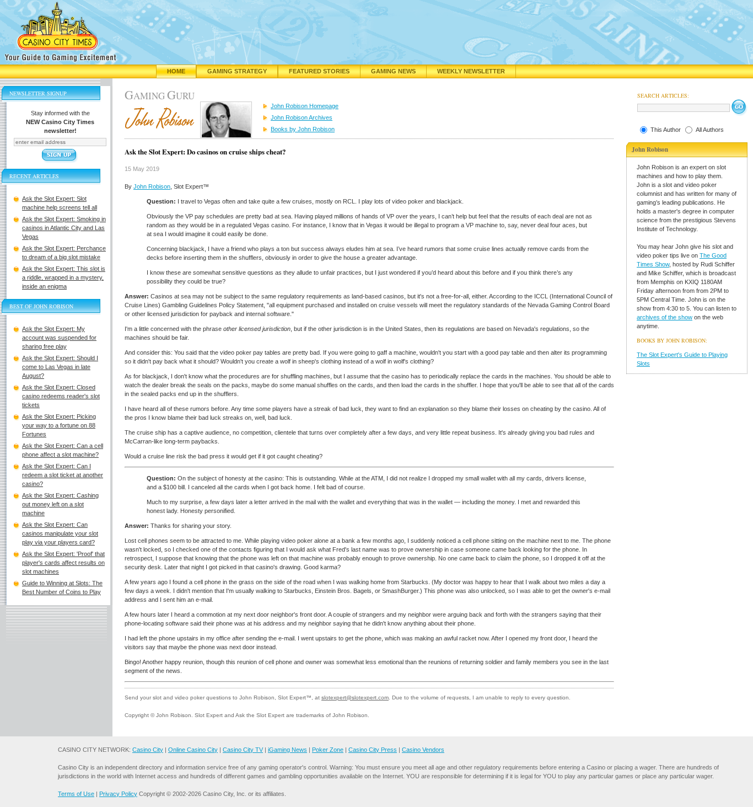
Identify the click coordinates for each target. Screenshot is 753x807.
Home (176, 71)
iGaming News (287, 749)
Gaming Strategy (237, 71)
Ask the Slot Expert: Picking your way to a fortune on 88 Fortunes (59, 425)
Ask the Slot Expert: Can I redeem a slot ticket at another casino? (62, 475)
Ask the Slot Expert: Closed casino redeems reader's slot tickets (61, 396)
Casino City (147, 749)
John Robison (151, 186)
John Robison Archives (301, 117)
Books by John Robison (303, 129)
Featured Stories (319, 71)
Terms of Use (76, 793)
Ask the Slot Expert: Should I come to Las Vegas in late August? (60, 367)
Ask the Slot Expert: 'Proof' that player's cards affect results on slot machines (63, 563)
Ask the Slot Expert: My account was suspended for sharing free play (59, 337)
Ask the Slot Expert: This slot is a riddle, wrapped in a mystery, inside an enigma (63, 277)
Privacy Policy (118, 793)
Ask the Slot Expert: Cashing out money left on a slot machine (60, 504)
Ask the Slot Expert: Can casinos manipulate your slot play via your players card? (60, 533)
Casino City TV (243, 749)
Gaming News (393, 71)
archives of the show (664, 317)
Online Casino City (193, 749)
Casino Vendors (423, 749)
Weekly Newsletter (471, 71)
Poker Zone (327, 749)
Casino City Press (372, 749)
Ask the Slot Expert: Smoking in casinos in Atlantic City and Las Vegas (64, 228)
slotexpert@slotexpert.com (355, 697)
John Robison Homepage (304, 106)
